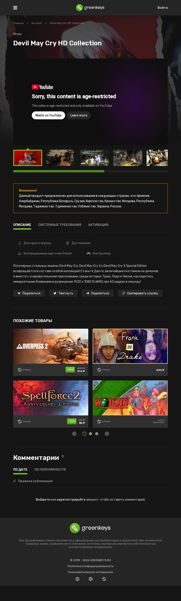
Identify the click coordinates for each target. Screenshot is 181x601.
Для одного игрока (37, 243)
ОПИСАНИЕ (22, 225)
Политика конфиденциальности (90, 566)
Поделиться (31, 293)
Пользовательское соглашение (90, 572)
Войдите (43, 499)
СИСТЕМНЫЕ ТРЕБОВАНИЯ (59, 225)
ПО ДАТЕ (20, 470)
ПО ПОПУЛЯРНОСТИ (50, 470)
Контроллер (102, 253)
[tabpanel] (90, 380)
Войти (163, 8)
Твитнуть (65, 293)
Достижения (81, 243)
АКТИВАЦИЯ (98, 225)
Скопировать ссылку (142, 293)
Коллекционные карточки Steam (48, 253)
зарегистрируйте (71, 499)
